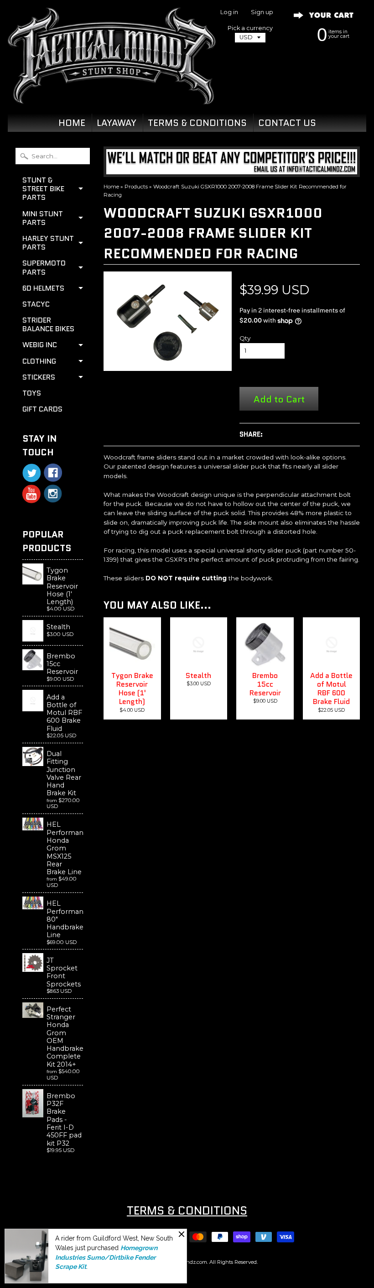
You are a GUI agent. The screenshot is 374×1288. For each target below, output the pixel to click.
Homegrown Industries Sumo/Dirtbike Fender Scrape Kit (106, 1257)
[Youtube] (31, 494)
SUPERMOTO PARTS (44, 267)
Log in (229, 13)
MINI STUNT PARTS (42, 218)
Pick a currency (250, 28)
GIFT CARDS (42, 409)
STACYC (36, 304)
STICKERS (38, 377)
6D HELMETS (43, 288)
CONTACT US (287, 122)
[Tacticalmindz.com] (111, 93)
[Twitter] (31, 473)
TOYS (31, 393)
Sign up (262, 13)
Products (136, 186)
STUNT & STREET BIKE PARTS (43, 189)
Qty (244, 338)
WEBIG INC (39, 344)
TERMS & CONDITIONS (197, 122)
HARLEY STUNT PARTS (48, 242)
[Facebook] (53, 473)
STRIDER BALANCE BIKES (48, 324)
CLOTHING (39, 361)
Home (111, 186)
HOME (71, 122)
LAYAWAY (116, 122)
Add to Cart (279, 399)
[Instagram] (53, 494)
